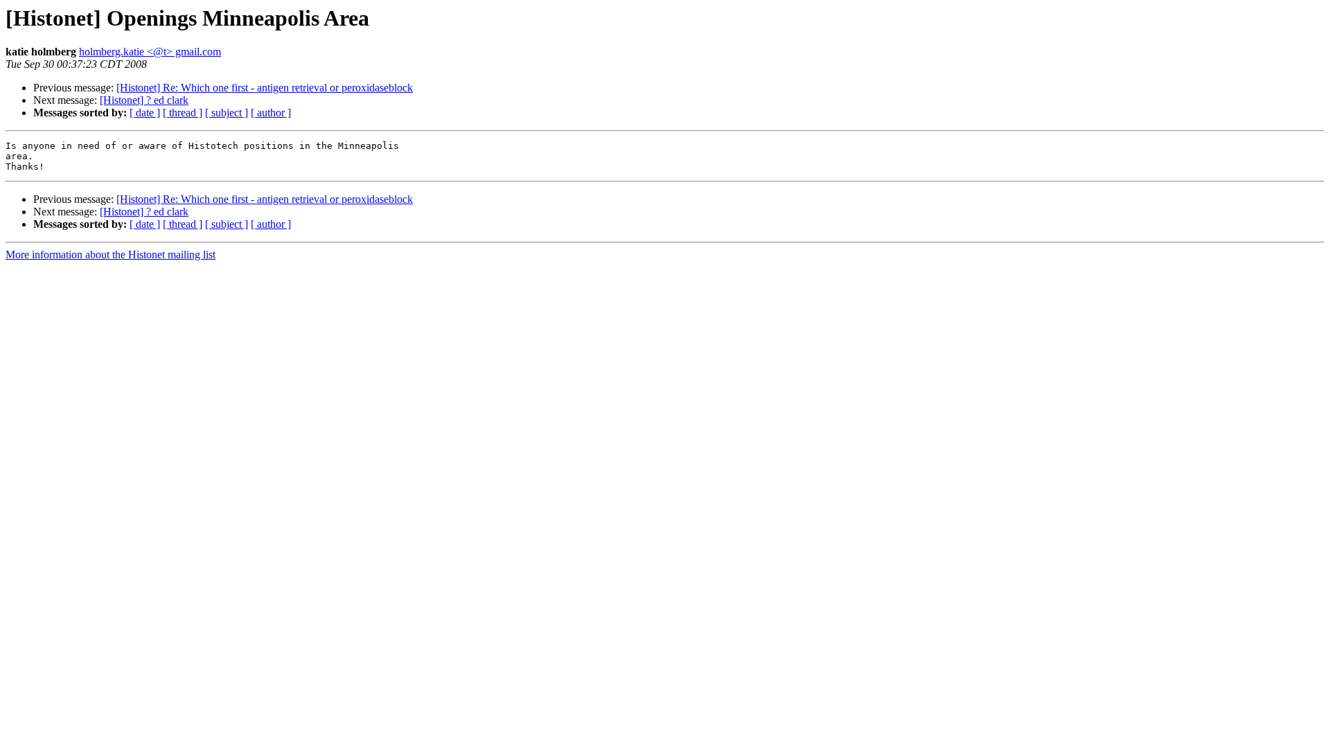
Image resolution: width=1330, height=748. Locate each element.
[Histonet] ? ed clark (144, 100)
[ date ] (145, 112)
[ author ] (271, 112)
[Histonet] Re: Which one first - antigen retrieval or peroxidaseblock (264, 87)
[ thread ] (182, 112)
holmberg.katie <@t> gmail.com (150, 51)
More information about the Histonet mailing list (110, 254)
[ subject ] (226, 112)
